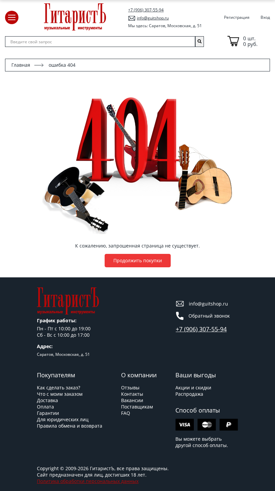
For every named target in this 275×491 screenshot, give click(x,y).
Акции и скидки (193, 387)
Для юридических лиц (63, 419)
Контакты (132, 394)
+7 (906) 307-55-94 (146, 10)
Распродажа (189, 394)
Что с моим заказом (59, 394)
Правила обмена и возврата (69, 426)
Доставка (47, 400)
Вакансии (132, 400)
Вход (265, 17)
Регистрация (237, 17)
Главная (20, 65)
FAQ (125, 413)
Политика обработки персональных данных (88, 481)
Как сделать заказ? (58, 387)
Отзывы (130, 387)
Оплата (45, 406)
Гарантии (48, 413)
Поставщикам (137, 406)
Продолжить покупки (137, 260)
